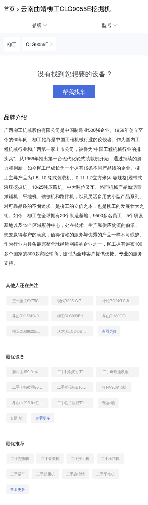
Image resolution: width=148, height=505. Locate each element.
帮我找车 (74, 91)
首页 (9, 8)
